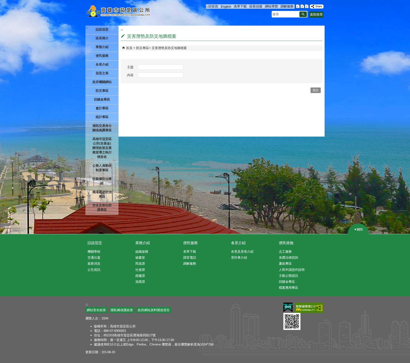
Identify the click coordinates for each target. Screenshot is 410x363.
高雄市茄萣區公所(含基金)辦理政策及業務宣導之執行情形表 (102, 148)
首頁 (129, 48)
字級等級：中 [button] (302, 6)
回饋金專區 (102, 99)
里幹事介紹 (239, 257)
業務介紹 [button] (102, 47)
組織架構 (141, 251)
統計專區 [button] (102, 117)
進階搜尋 (316, 14)
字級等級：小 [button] (298, 6)
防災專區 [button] (102, 90)
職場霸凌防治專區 (102, 194)
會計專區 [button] (102, 108)
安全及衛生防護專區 (102, 207)
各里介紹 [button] (102, 64)
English (226, 6)
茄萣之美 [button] (102, 73)
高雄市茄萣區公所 (119, 11)
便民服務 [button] (102, 55)
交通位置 (94, 257)
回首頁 (213, 6)
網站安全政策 (96, 310)
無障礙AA (309, 308)
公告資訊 (94, 269)
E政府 (288, 307)
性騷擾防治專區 (102, 181)
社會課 (140, 269)
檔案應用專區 (288, 287)
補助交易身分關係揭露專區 (102, 128)
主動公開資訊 (288, 275)
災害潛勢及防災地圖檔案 (169, 48)
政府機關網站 (102, 82)
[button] (303, 14)
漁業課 (140, 281)
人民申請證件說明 (292, 269)
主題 (130, 67)
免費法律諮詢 (288, 257)
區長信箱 (255, 6)
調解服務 (287, 6)
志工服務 (285, 251)
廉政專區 (285, 263)
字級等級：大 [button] (307, 6)
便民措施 (286, 243)
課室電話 (189, 257)
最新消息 (94, 263)
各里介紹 (238, 243)
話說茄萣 (95, 243)
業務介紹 (142, 243)
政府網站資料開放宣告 (154, 310)
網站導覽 (271, 6)
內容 (130, 75)
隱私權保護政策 (122, 310)
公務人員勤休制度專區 (102, 168)
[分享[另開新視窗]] (317, 6)
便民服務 (190, 243)
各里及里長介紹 (242, 251)
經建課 (140, 275)
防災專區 (142, 48)
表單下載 (240, 6)
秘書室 (140, 257)
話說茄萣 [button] (102, 29)
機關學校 (94, 251)
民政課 (140, 263)
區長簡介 (102, 38)
